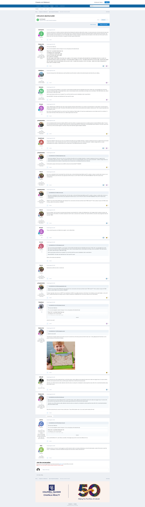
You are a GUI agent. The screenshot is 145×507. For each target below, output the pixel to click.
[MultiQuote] (47, 40)
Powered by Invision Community (72, 505)
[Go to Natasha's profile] (41, 91)
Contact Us (70, 503)
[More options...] (107, 30)
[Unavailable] (61, 355)
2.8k (41, 130)
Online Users (51, 8)
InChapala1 (43, 19)
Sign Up (107, 2)
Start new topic (93, 24)
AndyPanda (41, 138)
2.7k (41, 251)
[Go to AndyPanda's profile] (41, 142)
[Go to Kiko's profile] (41, 449)
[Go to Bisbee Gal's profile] (41, 48)
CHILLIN (41, 377)
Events (41, 8)
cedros (41, 419)
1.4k (41, 148)
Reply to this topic (103, 24)
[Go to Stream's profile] (41, 108)
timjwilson (41, 302)
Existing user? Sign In (98, 2)
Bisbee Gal (41, 44)
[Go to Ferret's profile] (41, 175)
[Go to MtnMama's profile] (41, 74)
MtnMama (41, 70)
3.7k (41, 80)
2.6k (41, 455)
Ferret (41, 171)
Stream (41, 104)
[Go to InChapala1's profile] (38, 20)
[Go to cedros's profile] (41, 423)
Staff (46, 8)
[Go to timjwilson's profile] (41, 306)
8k (41, 181)
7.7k (41, 429)
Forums (37, 8)
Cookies (75, 503)
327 (41, 39)
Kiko (41, 445)
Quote (50, 39)
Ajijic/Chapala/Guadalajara (51, 20)
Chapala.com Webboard (42, 2)
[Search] (108, 6)
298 (41, 114)
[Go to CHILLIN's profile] (41, 381)
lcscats (41, 242)
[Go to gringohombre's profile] (41, 124)
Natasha (41, 87)
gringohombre (41, 120)
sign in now (61, 463)
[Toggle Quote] (48, 155)
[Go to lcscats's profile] (41, 246)
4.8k (41, 337)
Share (98, 19)
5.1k (41, 386)
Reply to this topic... (46, 469)
